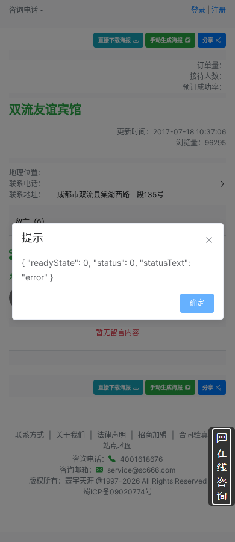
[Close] (209, 240)
